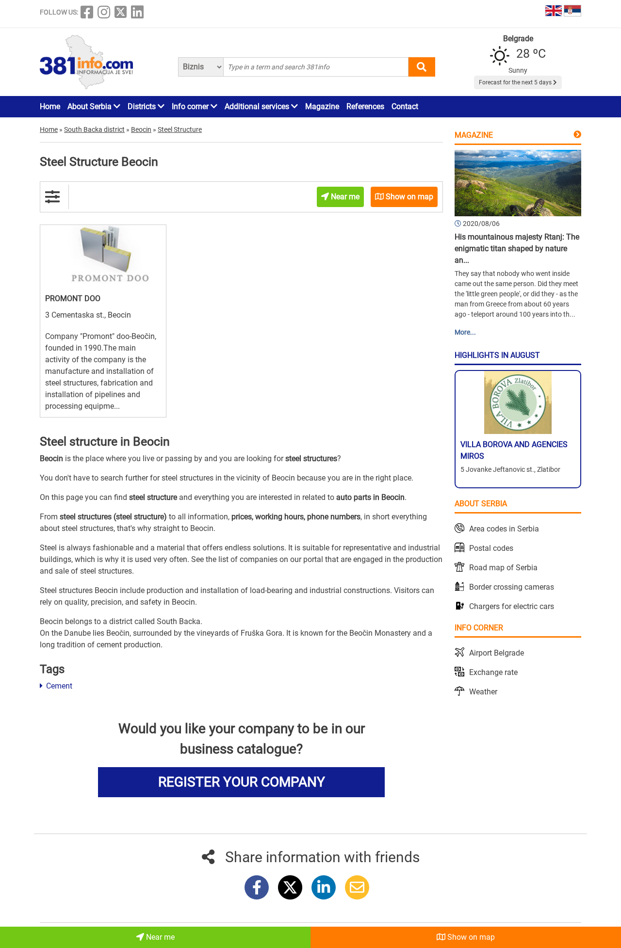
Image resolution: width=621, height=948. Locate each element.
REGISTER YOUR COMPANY (241, 782)
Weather (483, 691)
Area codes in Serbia (504, 528)
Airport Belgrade (496, 653)
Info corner (191, 106)
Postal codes (491, 548)
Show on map (470, 937)
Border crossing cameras (511, 587)
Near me (159, 937)
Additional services (258, 106)
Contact (405, 106)
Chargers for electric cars (511, 606)
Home (50, 106)
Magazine (322, 106)
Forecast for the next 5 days (516, 82)
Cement (58, 686)
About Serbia (90, 106)
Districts (143, 106)
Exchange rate (493, 672)
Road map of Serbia (503, 567)
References (365, 106)
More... (465, 332)
